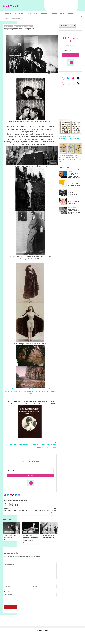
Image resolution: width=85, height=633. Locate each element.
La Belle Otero (30, 344)
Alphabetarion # (72, 182)
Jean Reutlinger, (14, 389)
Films (21, 14)
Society (70, 14)
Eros (72, 200)
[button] (81, 16)
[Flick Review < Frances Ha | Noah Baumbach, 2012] (49, 528)
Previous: (16, 509)
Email (32, 583)
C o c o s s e (11, 5)
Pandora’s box (16, 19)
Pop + (69, 191)
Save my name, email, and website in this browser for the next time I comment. (27, 600)
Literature (7, 14)
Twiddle (62, 14)
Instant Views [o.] (72, 207)
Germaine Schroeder (12, 500)
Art (15, 14)
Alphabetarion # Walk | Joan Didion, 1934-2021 (74, 184)
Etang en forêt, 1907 (27, 389)
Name (5, 583)
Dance (6, 26)
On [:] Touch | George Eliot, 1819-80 (73, 202)
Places (6, 19)
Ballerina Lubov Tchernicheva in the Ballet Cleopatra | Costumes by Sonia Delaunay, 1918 (30, 538)
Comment (7, 561)
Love (74, 200)
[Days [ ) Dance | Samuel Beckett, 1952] (11, 528)
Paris (11, 26)
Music (36, 14)
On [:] (69, 200)
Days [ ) (11, 531)
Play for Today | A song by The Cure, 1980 (74, 193)
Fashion (30, 531)
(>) (47, 144)
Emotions (44, 14)
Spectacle (54, 14)
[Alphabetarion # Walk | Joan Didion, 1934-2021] (63, 183)
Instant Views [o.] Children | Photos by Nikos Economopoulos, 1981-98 (74, 211)
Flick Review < (45, 531)
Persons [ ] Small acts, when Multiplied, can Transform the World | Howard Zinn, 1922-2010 (74, 175)
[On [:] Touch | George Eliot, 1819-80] (63, 201)
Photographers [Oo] (19, 26)
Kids (78, 207)
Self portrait (29, 26)
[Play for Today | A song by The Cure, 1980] (63, 192)
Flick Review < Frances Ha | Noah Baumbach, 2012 (49, 536)
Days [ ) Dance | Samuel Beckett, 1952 (11, 536)
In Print (28, 14)
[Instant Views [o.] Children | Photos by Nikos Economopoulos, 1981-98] (63, 210)
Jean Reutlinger (23, 500)
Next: (45, 510)
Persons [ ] (70, 171)
